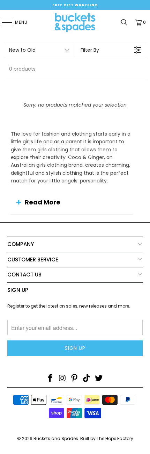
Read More (42, 202)
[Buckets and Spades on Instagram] (62, 378)
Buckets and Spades (55, 438)
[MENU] (3, 22)
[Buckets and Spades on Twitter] (99, 378)
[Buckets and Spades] (75, 22)
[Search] (124, 22)
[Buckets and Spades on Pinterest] (74, 378)
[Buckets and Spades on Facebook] (50, 378)
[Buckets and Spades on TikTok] (87, 378)
